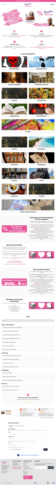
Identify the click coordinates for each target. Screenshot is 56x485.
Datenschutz (25, 465)
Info (24, 470)
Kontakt (28, 402)
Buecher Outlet (9, 482)
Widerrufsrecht (26, 467)
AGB (24, 464)
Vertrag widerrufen (27, 477)
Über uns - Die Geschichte (26, 472)
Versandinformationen (27, 468)
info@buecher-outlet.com (5, 472)
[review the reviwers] (33, 409)
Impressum (25, 462)
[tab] (28, 327)
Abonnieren (50, 467)
